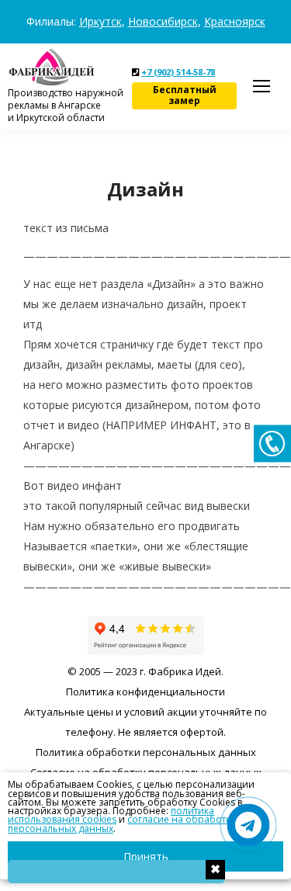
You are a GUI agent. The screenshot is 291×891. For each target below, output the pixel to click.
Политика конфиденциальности (145, 692)
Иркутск (100, 21)
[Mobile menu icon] (261, 86)
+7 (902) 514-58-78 (178, 72)
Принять (145, 856)
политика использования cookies (111, 815)
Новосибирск (163, 21)
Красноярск (234, 21)
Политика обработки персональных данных (146, 752)
